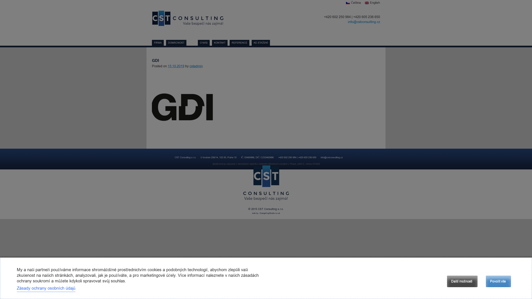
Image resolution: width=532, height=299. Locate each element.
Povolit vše (498, 281)
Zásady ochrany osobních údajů (46, 288)
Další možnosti (461, 281)
